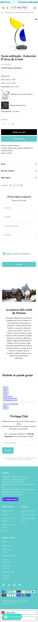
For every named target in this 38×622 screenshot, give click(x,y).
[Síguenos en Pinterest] (19, 585)
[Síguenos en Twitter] (8, 585)
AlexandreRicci (14, 603)
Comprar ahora (19, 139)
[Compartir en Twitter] (14, 185)
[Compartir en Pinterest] (18, 185)
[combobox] (19, 612)
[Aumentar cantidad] (12, 124)
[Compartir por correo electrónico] (21, 185)
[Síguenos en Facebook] (3, 585)
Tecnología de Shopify (21, 601)
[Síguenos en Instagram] (14, 585)
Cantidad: (4, 119)
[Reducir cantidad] (3, 124)
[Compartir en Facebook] (10, 185)
